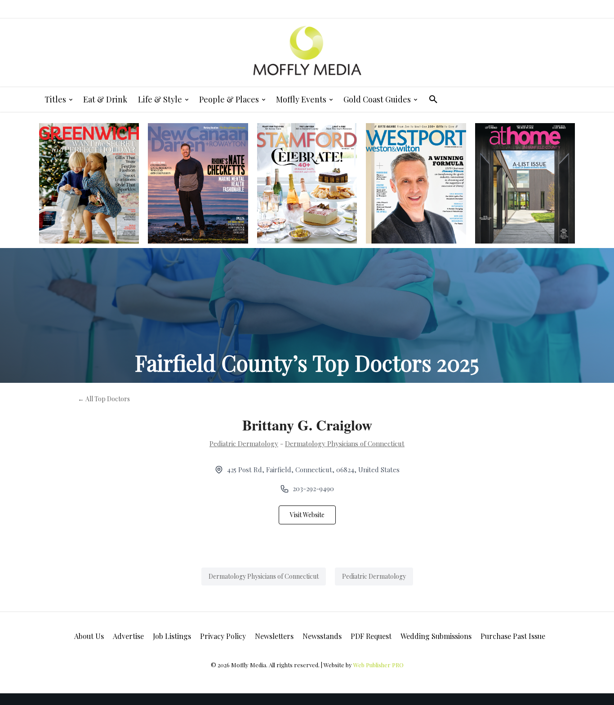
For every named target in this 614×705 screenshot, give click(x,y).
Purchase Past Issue (513, 636)
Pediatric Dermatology (243, 443)
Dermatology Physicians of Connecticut (345, 443)
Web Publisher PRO (378, 665)
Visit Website (307, 514)
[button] (433, 99)
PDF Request (371, 636)
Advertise (128, 636)
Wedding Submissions (436, 636)
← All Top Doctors (104, 399)
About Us (89, 636)
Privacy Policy (223, 636)
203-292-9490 (313, 488)
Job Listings (172, 636)
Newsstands (322, 636)
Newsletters (274, 636)
